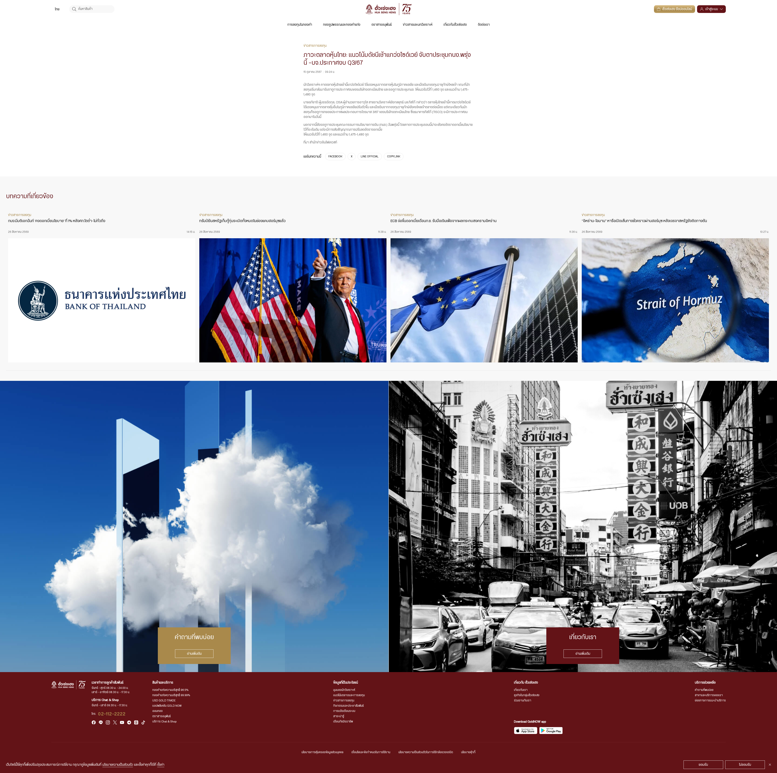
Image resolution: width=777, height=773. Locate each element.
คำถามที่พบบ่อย (704, 690)
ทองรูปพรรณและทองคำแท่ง (341, 24)
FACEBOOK (335, 156)
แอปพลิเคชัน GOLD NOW (167, 705)
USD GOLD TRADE (164, 700)
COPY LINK (393, 156)
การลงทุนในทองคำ (299, 24)
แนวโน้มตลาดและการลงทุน (349, 695)
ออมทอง (157, 711)
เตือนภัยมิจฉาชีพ (343, 721)
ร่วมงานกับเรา (522, 700)
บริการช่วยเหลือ (705, 682)
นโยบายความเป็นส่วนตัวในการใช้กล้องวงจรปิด (425, 752)
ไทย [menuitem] (57, 9)
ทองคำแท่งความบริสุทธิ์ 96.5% (170, 690)
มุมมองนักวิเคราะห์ (344, 690)
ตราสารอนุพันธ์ (382, 24)
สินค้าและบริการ (162, 682)
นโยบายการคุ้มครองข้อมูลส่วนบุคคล (322, 752)
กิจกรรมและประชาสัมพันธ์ (348, 705)
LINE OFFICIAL (370, 156)
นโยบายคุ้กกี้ (468, 752)
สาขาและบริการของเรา (709, 695)
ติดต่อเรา (484, 24)
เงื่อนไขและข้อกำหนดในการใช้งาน (370, 752)
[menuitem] (57, 9)
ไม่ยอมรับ (745, 764)
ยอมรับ (703, 764)
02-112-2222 (112, 714)
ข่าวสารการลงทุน (343, 700)
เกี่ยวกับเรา (521, 690)
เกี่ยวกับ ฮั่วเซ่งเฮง (526, 682)
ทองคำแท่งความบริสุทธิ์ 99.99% (171, 695)
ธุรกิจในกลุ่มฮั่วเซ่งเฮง (526, 695)
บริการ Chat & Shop (164, 721)
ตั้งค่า (160, 764)
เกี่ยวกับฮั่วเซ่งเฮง (455, 24)
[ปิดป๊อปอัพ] (770, 765)
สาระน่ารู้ (338, 716)
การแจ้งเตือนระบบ (344, 711)
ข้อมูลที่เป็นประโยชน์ (345, 682)
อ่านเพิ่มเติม (194, 653)
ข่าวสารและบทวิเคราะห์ (417, 24)
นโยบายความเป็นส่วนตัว (117, 764)
